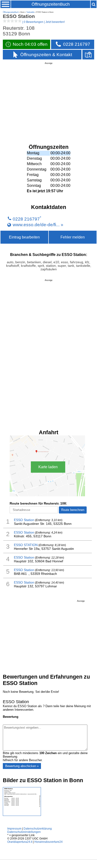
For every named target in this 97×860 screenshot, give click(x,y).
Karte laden (48, 467)
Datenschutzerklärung (38, 828)
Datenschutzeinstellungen (24, 832)
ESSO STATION (26, 545)
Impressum (14, 828)
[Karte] (88, 54)
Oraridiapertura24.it (19, 841)
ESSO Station (24, 520)
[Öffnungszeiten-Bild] (22, 815)
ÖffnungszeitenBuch (51, 4)
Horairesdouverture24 (48, 841)
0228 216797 (26, 219)
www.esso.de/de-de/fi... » (38, 224)
